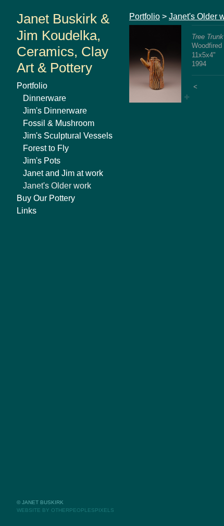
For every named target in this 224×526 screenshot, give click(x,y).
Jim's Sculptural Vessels (68, 135)
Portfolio (32, 85)
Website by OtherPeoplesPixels (65, 510)
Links (26, 210)
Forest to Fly (46, 148)
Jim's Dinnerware (55, 110)
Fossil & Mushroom (58, 123)
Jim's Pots (41, 160)
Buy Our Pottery (46, 198)
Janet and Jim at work (63, 173)
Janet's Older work (57, 185)
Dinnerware (44, 98)
